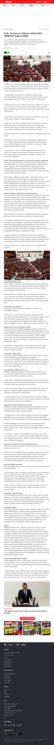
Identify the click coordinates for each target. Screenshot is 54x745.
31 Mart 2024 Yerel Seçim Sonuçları (12, 652)
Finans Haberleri (7, 659)
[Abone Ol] (46, 29)
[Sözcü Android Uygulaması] (17, 733)
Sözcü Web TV (7, 675)
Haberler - (6, 29)
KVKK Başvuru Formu (8, 715)
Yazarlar (6, 657)
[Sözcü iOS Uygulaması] (8, 733)
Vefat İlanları (7, 696)
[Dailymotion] (17, 725)
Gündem (11, 29)
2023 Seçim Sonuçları (9, 655)
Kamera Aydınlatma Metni (10, 713)
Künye (5, 692)
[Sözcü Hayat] (17, 645)
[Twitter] (11, 725)
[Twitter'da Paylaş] (5, 52)
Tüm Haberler (7, 682)
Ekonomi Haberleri (8, 661)
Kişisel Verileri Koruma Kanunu (11, 703)
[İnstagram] (5, 725)
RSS (5, 717)
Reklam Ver (6, 694)
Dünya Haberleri (7, 666)
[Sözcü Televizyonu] (5, 645)
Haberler (6, 649)
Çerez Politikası (7, 708)
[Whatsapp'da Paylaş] (8, 52)
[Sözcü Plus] (23, 644)
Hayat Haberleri (7, 664)
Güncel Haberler (8, 670)
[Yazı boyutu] (48, 52)
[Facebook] (8, 725)
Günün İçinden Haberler (9, 673)
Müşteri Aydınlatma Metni (10, 706)
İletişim (5, 689)
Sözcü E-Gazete (7, 680)
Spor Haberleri (7, 678)
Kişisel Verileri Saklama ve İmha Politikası (13, 710)
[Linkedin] (20, 725)
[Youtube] (14, 725)
